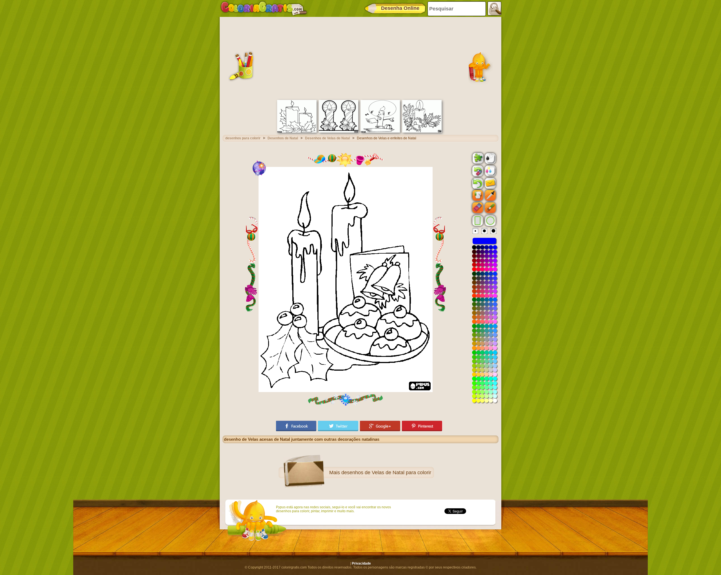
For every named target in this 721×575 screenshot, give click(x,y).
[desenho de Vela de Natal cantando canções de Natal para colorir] (380, 131)
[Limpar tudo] (477, 171)
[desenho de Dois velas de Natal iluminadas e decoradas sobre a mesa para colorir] (338, 131)
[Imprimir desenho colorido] (489, 170)
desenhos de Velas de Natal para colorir (386, 472)
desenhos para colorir (243, 138)
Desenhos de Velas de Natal (327, 138)
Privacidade (361, 563)
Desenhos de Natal (283, 138)
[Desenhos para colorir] (264, 8)
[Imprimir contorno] (489, 158)
